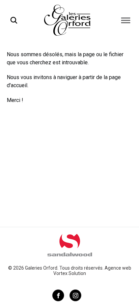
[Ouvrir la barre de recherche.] (14, 20)
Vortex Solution (69, 273)
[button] (125, 20)
